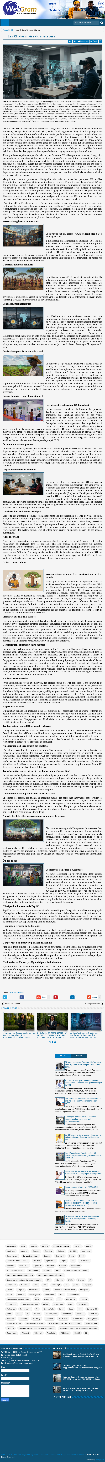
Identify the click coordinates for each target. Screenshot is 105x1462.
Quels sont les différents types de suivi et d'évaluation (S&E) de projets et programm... (83, 1172)
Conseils (47, 1256)
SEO (80, 1309)
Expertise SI (23, 1266)
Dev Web (37, 1261)
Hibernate (59, 1280)
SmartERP (80, 1314)
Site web (37, 1314)
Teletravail (25, 1333)
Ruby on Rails (49, 1309)
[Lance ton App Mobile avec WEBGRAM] (60, 1191)
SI (27, 1314)
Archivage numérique (61, 1246)
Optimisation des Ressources (18, 1299)
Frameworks (33, 1270)
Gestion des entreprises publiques (20, 1275)
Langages (87, 1285)
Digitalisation (50, 1261)
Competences (12, 1256)
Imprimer (84, 41)
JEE (66, 1285)
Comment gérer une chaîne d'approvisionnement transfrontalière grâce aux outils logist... (82, 1367)
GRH (11, 992)
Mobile (46, 1290)
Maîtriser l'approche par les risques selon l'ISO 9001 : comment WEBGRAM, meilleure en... (81, 1379)
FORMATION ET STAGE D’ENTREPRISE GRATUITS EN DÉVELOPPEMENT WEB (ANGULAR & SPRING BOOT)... (81, 1203)
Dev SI (81, 1256)
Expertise (10, 1266)
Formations (75, 1266)
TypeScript (51, 1333)
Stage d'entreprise (14, 1323)
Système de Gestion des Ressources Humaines (36, 1328)
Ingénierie (24, 1285)
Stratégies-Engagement (35, 1323)
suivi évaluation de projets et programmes (64, 1323)
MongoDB (84, 1290)
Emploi (63, 1261)
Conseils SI (60, 1256)
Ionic (36, 1285)
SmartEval (93, 1314)
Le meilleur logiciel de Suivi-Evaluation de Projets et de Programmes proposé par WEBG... (82, 1218)
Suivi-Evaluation (91, 1323)
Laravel (9, 1290)
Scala (71, 1309)
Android (34, 1246)
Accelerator (11, 1246)
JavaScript (56, 1285)
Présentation (11, 1304)
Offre (61, 1295)
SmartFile (10, 1319)
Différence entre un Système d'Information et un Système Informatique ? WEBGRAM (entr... (83, 1064)
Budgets (61, 1251)
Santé (61, 1309)
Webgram (100, 1460)
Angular (45, 1246)
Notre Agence (34, 1295)
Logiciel (21, 1290)
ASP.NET (78, 1246)
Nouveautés (49, 1295)
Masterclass (33, 1290)
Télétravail (38, 1333)
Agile (23, 1246)
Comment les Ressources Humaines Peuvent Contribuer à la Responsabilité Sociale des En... (19, 1035)
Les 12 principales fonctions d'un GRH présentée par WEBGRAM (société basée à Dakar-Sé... (83, 1155)
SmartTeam (19, 992)
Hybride (81, 1280)
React (70, 1304)
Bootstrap (48, 1251)
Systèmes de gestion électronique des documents (78, 1328)
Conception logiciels (30, 1256)
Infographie (11, 1285)
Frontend (47, 1270)
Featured (50, 1266)
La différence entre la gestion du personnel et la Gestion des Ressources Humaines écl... (83, 1137)
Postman (84, 1299)
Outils (37, 1299)
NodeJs (21, 1295)
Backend (36, 1251)
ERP (73, 1261)
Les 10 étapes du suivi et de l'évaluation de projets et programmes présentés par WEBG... (83, 1100)
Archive (79, 1056)
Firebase (62, 1266)
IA (90, 1280)
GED (57, 1270)
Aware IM (23, 1251)
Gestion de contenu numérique (75, 1270)
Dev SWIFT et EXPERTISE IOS (17, 1261)
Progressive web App (30, 1304)
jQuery (76, 1285)
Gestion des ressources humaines (50, 1275)
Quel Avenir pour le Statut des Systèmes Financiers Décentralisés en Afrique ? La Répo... (80, 1356)
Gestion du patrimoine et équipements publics (24, 1280)
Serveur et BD (92, 1309)
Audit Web (11, 1251)
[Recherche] (102, 23)
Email (94, 41)
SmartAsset (67, 1314)
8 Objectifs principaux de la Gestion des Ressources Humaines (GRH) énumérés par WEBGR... (83, 1082)
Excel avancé (84, 1261)
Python (45, 1304)
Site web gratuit (51, 1314)
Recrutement (82, 1304)
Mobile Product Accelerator (65, 1290)
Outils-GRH (48, 1299)
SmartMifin (24, 1319)
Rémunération (25, 1309)
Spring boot (92, 1319)
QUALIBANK (58, 1304)
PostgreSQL (70, 1299)
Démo (71, 1256)
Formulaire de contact (15, 1270)
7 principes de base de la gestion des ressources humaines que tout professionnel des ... (80, 1119)
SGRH (19, 1314)
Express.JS (38, 1266)
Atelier (88, 1246)
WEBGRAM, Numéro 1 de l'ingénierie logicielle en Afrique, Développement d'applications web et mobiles (43, 1455)
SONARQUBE (78, 1319)
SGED (9, 1314)
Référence (11, 1309)
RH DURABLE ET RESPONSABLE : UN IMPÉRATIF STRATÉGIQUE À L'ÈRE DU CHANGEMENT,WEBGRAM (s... (52, 1035)
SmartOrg (36, 1319)
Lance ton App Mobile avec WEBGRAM (81, 1187)
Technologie (11, 1333)
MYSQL (10, 1295)
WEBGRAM (65, 1333)
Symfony (10, 1328)
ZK (86, 1333)
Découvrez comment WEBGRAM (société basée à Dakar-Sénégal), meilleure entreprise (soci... (80, 1390)
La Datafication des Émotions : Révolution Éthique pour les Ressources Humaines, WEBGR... (84, 1035)
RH (37, 1309)
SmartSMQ (50, 1319)
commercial (86, 1251)
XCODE (77, 1333)
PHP (59, 1299)
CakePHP (73, 1251)
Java (44, 1285)
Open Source (73, 1295)
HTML (70, 1280)
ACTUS (63, 1056)
